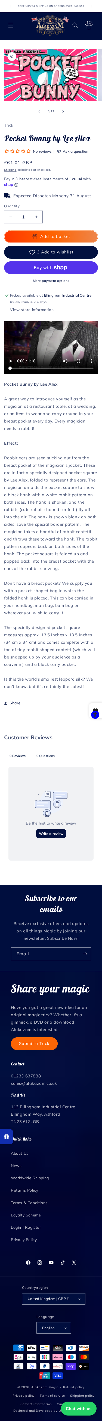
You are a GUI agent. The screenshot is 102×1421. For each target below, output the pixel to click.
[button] (11, 25)
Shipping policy (82, 1396)
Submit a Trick (34, 1043)
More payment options (51, 281)
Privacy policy (24, 1396)
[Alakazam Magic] (50, 25)
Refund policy (74, 1387)
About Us (20, 1153)
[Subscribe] (85, 953)
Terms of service (52, 1396)
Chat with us (79, 1408)
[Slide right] (63, 111)
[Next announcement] (92, 6)
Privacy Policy (24, 1239)
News (16, 1165)
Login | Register (26, 1227)
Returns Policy (24, 1190)
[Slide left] (39, 111)
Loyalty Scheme (26, 1215)
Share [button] (15, 703)
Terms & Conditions (29, 1202)
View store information (32, 309)
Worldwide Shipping (30, 1177)
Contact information (36, 1404)
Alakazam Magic (44, 1387)
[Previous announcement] (10, 6)
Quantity (12, 206)
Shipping (10, 170)
